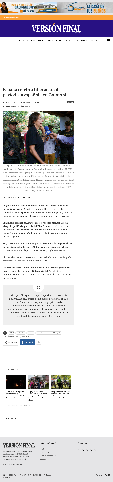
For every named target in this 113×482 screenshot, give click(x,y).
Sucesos (31, 40)
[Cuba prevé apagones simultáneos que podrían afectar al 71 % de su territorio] (16, 382)
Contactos (44, 452)
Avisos (43, 459)
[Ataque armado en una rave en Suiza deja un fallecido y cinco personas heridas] (61, 382)
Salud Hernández (11, 336)
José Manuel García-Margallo (49, 333)
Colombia (21, 333)
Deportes (69, 40)
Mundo (59, 40)
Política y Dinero (45, 40)
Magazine (81, 40)
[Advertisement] (56, 66)
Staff (42, 449)
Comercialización (48, 456)
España (31, 333)
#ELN (11, 333)
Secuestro (25, 336)
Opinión (93, 40)
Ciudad (19, 40)
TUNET (107, 475)
